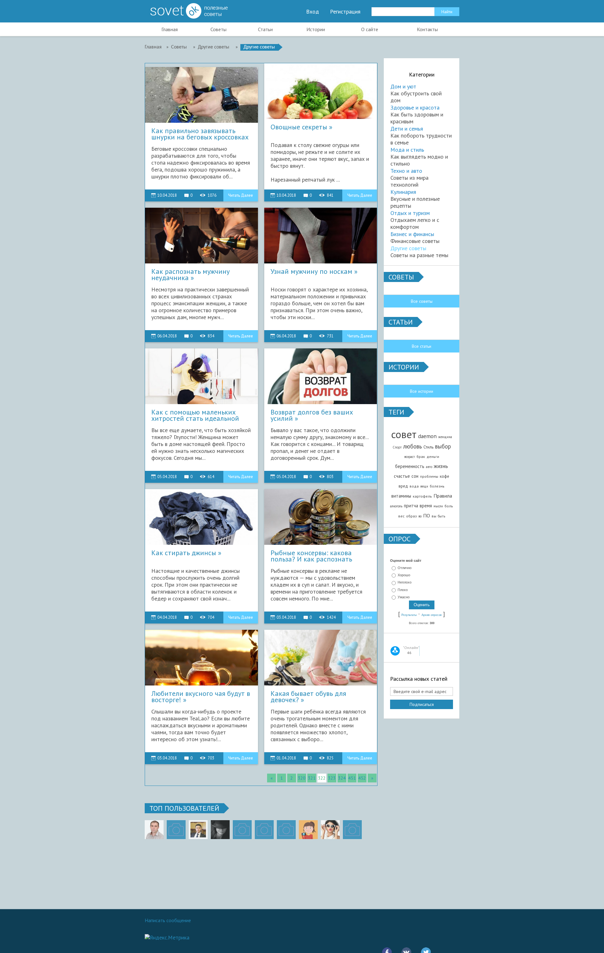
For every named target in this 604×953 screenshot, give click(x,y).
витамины (401, 496)
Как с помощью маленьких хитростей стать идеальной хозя (195, 415)
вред (403, 486)
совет (404, 434)
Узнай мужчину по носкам (311, 272)
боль (449, 506)
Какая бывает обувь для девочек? (308, 696)
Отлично (404, 568)
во (420, 516)
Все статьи (421, 346)
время (426, 506)
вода (414, 486)
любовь (412, 446)
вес (401, 516)
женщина (445, 437)
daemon (427, 436)
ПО (426, 515)
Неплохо (404, 582)
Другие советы (408, 248)
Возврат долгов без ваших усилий (312, 415)
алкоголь (396, 506)
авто (429, 467)
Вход (312, 11)
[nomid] (198, 829)
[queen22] (308, 829)
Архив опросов (432, 615)
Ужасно (404, 597)
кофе (444, 476)
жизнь (441, 466)
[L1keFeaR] (286, 829)
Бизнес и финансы (412, 234)
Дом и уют (403, 86)
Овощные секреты (299, 127)
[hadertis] (264, 829)
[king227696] (176, 829)
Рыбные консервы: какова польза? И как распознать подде (311, 556)
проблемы (429, 476)
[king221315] (242, 829)
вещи (424, 486)
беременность (409, 466)
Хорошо (404, 575)
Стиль (428, 447)
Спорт (397, 447)
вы (434, 516)
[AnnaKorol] (220, 829)
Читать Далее (240, 195)
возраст (409, 456)
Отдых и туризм (410, 213)
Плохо (403, 590)
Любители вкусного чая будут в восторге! (200, 696)
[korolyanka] (330, 829)
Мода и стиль (407, 149)
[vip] (352, 829)
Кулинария (403, 191)
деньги (433, 456)
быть (441, 516)
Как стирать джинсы (183, 553)
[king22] (154, 829)
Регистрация (345, 11)
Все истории (421, 391)
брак (421, 456)
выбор (443, 446)
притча (411, 506)
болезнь (437, 486)
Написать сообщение (168, 920)
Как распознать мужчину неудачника (190, 274)
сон (414, 476)
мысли (438, 506)
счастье (402, 476)
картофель (422, 496)
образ (411, 516)
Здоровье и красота (414, 107)
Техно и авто (406, 170)
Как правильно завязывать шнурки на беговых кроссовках (200, 134)
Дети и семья (406, 128)
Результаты (409, 615)
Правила (442, 496)
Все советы (422, 301)
